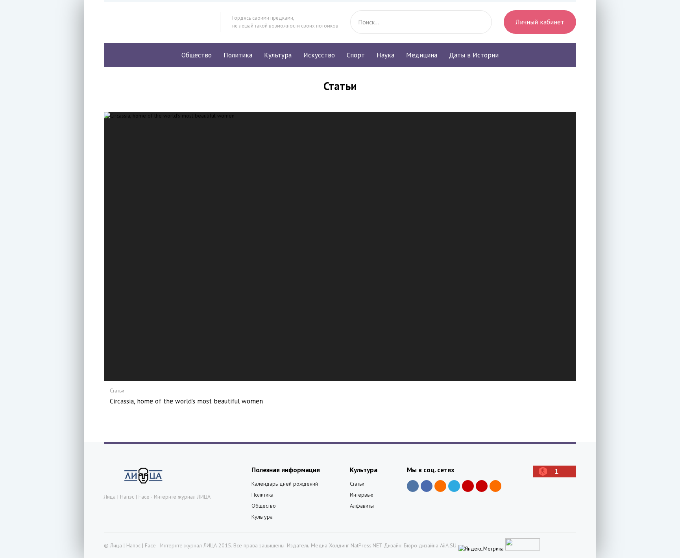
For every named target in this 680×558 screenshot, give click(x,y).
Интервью (361, 494)
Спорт (356, 55)
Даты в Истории (474, 55)
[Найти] (480, 22)
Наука (385, 55)
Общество (196, 55)
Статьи (357, 483)
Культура (278, 55)
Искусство (319, 55)
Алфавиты (362, 505)
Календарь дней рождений (284, 483)
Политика (238, 55)
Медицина (421, 55)
